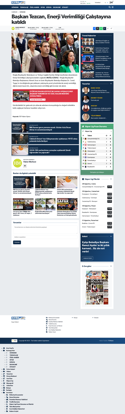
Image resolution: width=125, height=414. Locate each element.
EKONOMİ (56, 7)
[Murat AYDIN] (85, 90)
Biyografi (9, 383)
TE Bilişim (110, 340)
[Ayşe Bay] (85, 108)
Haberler (14, 12)
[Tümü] (111, 84)
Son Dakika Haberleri (55, 330)
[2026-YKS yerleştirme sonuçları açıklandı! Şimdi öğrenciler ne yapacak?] (67, 182)
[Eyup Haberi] (18, 2)
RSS (15, 340)
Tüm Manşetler (53, 328)
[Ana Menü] (112, 7)
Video (8, 371)
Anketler (9, 385)
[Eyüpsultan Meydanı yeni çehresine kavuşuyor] (45, 204)
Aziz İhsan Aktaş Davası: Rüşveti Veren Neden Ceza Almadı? (100, 92)
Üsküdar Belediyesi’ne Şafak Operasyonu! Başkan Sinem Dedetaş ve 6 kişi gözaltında (67, 213)
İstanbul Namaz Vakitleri (56, 321)
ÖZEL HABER (34, 7)
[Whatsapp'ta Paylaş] (101, 28)
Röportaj (9, 381)
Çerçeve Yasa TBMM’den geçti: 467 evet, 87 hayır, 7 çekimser (22, 213)
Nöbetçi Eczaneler (54, 317)
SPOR (43, 7)
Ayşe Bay (94, 106)
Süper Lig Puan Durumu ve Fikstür (21, 404)
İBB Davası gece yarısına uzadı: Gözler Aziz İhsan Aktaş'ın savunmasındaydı (22, 191)
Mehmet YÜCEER (96, 98)
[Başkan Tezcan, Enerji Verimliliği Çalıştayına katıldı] (45, 53)
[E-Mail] (24, 166)
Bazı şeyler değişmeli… (99, 118)
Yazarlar (9, 374)
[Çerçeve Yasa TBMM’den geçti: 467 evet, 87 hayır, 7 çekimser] (23, 204)
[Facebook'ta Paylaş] (94, 28)
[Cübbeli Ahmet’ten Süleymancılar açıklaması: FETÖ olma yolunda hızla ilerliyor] (45, 182)
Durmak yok (95, 100)
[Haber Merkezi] (17, 163)
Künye (75, 317)
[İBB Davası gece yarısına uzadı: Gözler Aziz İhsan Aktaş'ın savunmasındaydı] (23, 182)
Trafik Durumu (53, 324)
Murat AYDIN (95, 88)
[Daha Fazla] (104, 28)
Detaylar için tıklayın (97, 172)
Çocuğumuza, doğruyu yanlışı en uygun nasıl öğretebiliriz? (101, 109)
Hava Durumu (52, 319)
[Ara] (110, 7)
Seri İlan (9, 378)
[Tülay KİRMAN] (85, 117)
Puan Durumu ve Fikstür (55, 326)
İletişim (96, 317)
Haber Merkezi (29, 162)
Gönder (17, 242)
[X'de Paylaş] (97, 28)
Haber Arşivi (52, 332)
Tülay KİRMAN (96, 115)
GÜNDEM (15, 7)
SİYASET (65, 7)
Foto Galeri (10, 369)
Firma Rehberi (11, 376)
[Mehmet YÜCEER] (85, 99)
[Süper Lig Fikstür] (111, 179)
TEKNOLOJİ (24, 7)
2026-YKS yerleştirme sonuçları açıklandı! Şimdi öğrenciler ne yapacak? (65, 191)
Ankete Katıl (87, 258)
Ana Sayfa (10, 348)
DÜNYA (49, 7)
